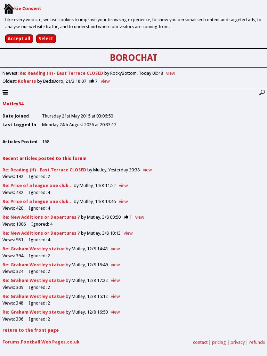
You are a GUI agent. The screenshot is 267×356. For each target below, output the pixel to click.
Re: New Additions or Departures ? (41, 217)
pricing (219, 342)
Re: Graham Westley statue (33, 248)
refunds (257, 342)
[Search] (262, 92)
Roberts (27, 81)
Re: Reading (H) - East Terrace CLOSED (61, 73)
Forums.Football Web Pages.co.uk (41, 342)
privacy (237, 342)
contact (200, 342)
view (170, 73)
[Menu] (5, 92)
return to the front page (30, 330)
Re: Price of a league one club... (37, 185)
